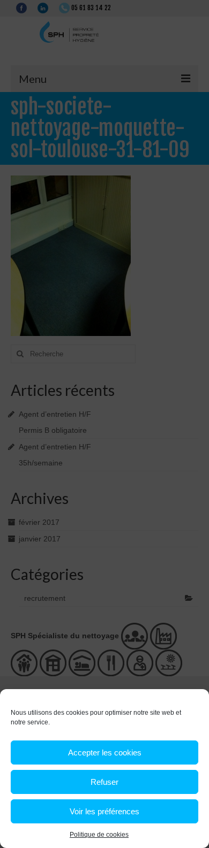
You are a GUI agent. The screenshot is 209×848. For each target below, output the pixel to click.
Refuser (104, 781)
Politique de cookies (99, 834)
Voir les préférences (104, 811)
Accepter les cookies (104, 752)
